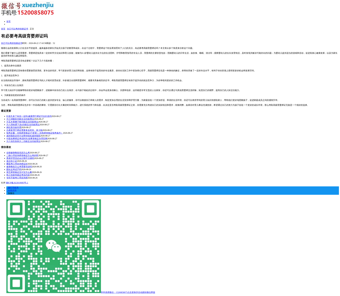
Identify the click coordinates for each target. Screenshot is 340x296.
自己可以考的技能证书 (17, 29)
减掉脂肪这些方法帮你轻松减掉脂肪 (23, 136)
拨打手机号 (12, 188)
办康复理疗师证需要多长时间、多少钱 (24, 130)
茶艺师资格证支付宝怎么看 (19, 172)
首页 (8, 21)
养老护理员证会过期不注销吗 (20, 158)
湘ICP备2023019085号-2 (17, 183)
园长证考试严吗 (13, 169)
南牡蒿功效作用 (13, 127)
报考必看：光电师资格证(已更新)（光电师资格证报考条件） (34, 133)
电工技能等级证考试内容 (18, 175)
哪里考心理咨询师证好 (17, 164)
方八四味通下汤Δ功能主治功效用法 (23, 124)
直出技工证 (11, 161)
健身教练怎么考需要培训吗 (19, 166)
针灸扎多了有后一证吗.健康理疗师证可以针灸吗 (29, 116)
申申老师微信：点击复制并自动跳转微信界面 (128, 292)
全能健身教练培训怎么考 (18, 153)
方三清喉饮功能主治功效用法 (20, 119)
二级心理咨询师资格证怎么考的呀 (22, 155)
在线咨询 (11, 190)
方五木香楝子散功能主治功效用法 (22, 122)
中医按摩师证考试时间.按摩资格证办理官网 (26, 138)
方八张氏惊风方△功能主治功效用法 (23, 141)
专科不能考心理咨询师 (17, 178)
